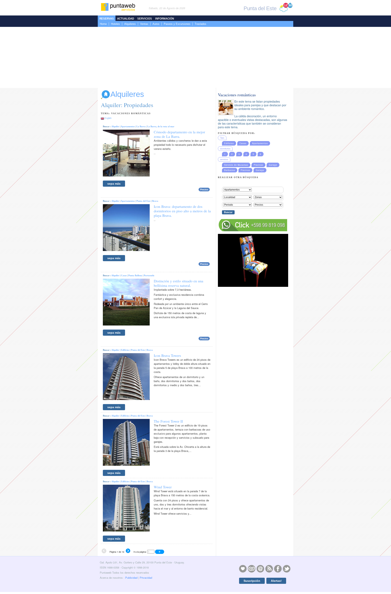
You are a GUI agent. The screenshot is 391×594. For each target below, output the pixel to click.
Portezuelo (149, 275)
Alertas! (276, 580)
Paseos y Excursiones (177, 23)
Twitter (286, 568)
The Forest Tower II (168, 421)
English (108, 118)
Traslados (200, 23)
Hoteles (115, 23)
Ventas (144, 23)
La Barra (141, 126)
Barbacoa (229, 170)
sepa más (114, 183)
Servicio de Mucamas (236, 164)
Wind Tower (163, 486)
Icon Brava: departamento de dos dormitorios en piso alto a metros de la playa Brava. (182, 211)
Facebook (278, 568)
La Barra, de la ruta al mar (160, 126)
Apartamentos (128, 126)
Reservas (106, 18)
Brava (155, 201)
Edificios (125, 350)
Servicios (144, 18)
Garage (273, 164)
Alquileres (130, 23)
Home (103, 23)
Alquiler (115, 126)
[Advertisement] (195, 57)
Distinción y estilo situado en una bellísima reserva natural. (178, 283)
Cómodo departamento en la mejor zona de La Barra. (179, 134)
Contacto (260, 568)
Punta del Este (143, 201)
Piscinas (258, 164)
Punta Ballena (135, 275)
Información (164, 18)
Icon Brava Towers (167, 355)
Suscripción (252, 580)
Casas (124, 275)
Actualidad (125, 18)
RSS (269, 568)
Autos (156, 23)
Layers (251, 568)
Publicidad (131, 578)
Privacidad (146, 578)
